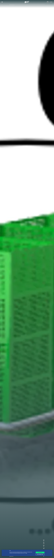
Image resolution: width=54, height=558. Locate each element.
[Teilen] (44, 548)
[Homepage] (27, 2)
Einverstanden (40, 552)
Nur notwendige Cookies (40, 554)
